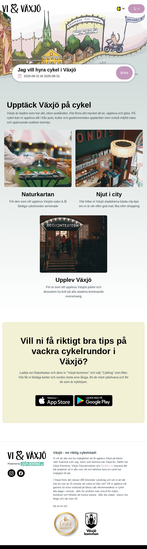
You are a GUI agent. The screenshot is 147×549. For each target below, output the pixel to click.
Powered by (14, 463)
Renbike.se (107, 465)
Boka (124, 73)
